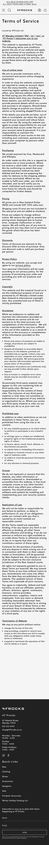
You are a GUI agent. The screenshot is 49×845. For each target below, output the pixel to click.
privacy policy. (23, 265)
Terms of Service (16, 838)
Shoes (5, 776)
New (4, 767)
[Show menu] (3, 10)
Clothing (6, 771)
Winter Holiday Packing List (15, 800)
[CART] (45, 10)
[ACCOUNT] (39, 10)
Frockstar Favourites (11, 796)
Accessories (7, 781)
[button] (9, 10)
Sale (4, 791)
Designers (6, 786)
